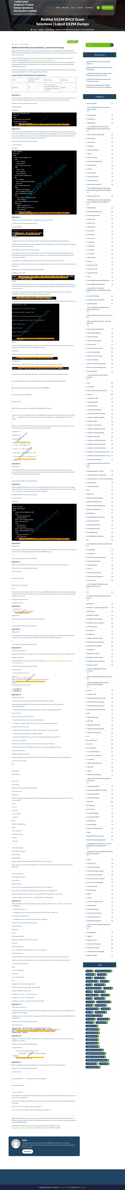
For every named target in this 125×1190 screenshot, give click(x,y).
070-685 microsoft (92, 1009)
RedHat (41, 30)
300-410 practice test (93, 196)
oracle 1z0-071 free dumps (95, 875)
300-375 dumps (91, 165)
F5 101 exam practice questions (96, 557)
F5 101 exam (90, 553)
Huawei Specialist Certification (96, 709)
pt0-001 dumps (91, 890)
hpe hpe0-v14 (91, 649)
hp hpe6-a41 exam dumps (94, 638)
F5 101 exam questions (94, 561)
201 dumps (90, 146)
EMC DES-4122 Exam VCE (94, 509)
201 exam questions (93, 150)
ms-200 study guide (93, 813)
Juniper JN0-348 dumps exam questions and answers (99, 779)
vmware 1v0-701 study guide (95, 951)
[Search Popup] (98, 7)
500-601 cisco (91, 223)
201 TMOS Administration (94, 161)
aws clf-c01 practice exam (95, 348)
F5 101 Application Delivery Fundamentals (99, 544)
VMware (89, 936)
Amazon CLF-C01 (92, 269)
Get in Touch (107, 7)
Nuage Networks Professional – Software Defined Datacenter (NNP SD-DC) (99, 845)
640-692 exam (91, 227)
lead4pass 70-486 (92, 1043)
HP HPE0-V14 (91, 630)
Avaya (89, 276)
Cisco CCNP (90, 387)
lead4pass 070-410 (92, 1029)
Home (58, 8)
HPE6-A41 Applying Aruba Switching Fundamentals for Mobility (97, 683)
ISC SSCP (89, 744)
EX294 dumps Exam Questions (96, 517)
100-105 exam (91, 123)
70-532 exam (91, 250)
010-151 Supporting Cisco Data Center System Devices (98, 108)
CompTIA (80, 8)
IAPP (88, 713)
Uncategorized (91, 932)
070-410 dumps (91, 115)
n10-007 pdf (103, 1064)
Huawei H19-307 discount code (96, 698)
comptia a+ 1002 (92, 421)
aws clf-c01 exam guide (94, 340)
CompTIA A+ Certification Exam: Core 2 (98, 455)
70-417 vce (104, 981)
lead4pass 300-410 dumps (94, 1050)
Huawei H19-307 (92, 694)
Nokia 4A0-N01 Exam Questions (96, 840)
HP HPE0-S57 (91, 611)
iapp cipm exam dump (93, 725)
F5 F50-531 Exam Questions (95, 576)
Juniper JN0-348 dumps (94, 774)
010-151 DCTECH (92, 103)
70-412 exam (91, 234)
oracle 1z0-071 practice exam (96, 878)
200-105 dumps (100, 1012)
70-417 (88, 978)
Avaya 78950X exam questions (96, 284)
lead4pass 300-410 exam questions (97, 1060)
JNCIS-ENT (90, 767)
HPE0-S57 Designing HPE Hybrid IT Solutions (97, 670)
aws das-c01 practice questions (96, 363)
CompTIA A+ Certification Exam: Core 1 (98, 452)
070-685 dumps (100, 1005)
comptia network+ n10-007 (95, 471)
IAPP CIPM (90, 721)
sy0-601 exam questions (94, 921)
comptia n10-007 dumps (94, 459)
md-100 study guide (93, 798)
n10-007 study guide (92, 1067)
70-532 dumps (99, 998)
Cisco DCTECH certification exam (97, 390)
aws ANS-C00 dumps (93, 296)
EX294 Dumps (49, 30)
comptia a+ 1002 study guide (95, 432)
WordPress (82, 1187)
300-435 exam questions (94, 211)
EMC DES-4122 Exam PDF (94, 502)
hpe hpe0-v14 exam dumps (95, 657)
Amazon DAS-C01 (92, 273)
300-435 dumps (91, 208)
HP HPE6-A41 (91, 634)
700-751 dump (91, 257)
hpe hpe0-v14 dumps (93, 653)
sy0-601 (89, 898)
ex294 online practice (93, 528)
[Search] (111, 44)
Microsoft (65, 8)
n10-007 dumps (91, 824)
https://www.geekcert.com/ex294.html (43, 60)
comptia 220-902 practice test (96, 413)
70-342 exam (91, 231)
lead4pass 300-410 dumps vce (95, 1057)
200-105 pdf (90, 1019)
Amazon (89, 261)
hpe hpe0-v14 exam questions (96, 661)
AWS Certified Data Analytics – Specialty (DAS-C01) (99, 322)
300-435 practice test (93, 215)
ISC (88, 736)
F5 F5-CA (89, 569)
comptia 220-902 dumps (94, 410)
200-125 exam (91, 142)
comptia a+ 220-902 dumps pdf (96, 440)
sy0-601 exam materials (94, 913)
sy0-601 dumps (91, 905)
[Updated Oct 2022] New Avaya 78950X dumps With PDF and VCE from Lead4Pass (99, 86)
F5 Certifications (92, 565)
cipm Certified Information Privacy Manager (97, 376)
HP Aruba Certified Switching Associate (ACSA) (98, 597)
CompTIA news (91, 482)
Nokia (89, 832)
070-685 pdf (105, 1009)
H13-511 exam (91, 580)
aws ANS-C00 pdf (92, 303)
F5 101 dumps (91, 550)
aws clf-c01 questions (93, 352)
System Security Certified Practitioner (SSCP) (98, 925)
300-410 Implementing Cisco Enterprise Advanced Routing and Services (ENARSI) (99, 189)
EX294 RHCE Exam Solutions (95, 536)
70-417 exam (91, 238)
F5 (87, 540)
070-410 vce (101, 974)
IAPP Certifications (92, 717)
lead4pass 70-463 (92, 1040)
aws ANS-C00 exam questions (96, 300)
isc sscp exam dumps (93, 751)
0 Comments (25, 44)
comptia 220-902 (92, 406)
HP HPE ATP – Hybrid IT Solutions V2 (97, 607)
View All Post (27, 1151)
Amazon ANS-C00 (92, 265)
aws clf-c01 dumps (92, 337)
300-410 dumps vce (92, 180)
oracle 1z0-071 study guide (95, 882)
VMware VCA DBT (92, 955)
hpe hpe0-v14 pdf (92, 665)
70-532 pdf (90, 1002)
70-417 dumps (99, 978)
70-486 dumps (99, 991)
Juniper (89, 771)
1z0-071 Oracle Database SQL (96, 134)
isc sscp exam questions (94, 755)
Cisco (73, 8)
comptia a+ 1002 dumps (94, 425)
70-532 (88, 998)
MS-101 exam (91, 809)
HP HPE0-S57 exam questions (95, 623)
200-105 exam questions (94, 1016)
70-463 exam (91, 242)
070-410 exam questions (103, 971)
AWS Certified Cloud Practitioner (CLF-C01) (99, 315)
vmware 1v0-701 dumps (94, 944)
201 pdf (89, 154)
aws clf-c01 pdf (91, 344)
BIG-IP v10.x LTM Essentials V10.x (96, 367)
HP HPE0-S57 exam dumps (94, 619)
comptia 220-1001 (92, 398)
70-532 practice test (103, 1002)
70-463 (88, 985)
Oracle (89, 859)
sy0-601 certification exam (95, 901)
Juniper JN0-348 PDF (93, 786)
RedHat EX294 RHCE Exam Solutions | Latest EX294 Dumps (100, 68)
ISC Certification (92, 740)
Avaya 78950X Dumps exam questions (98, 280)
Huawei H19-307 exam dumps (95, 702)
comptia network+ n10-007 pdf (96, 475)
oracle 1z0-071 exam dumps (95, 871)
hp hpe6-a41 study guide (94, 646)
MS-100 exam (91, 805)
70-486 (88, 991)
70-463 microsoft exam (93, 988)
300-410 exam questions (94, 184)
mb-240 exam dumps (93, 794)
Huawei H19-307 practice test (96, 706)
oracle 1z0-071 (91, 863)
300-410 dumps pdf (92, 176)
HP (88, 592)
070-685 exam (91, 119)
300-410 (89, 169)
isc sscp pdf (90, 759)
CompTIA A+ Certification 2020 (96, 444)
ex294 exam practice (93, 521)
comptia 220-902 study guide (95, 417)
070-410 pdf (90, 974)
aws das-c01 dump (92, 360)
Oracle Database (92, 886)
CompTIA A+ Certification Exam (96, 448)
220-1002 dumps (102, 1019)
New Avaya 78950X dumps (94, 828)
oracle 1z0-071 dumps (93, 867)
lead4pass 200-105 (92, 1046)
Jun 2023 (73, 42)
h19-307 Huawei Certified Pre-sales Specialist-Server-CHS (97, 585)
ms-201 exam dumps (93, 817)
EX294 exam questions (93, 525)
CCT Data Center (92, 371)
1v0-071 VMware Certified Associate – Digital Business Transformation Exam (98, 128)
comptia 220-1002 (92, 402)
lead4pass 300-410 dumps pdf (95, 1053)
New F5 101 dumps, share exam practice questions (98, 63)
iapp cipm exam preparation (95, 729)
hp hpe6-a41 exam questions (95, 642)
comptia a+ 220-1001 (93, 436)
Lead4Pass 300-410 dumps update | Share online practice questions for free (99, 74)
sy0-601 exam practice (93, 917)
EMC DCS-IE (90, 494)
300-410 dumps (91, 173)
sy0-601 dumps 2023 (93, 909)
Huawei (89, 690)
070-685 (89, 1005)
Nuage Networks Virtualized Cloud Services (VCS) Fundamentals (100, 852)
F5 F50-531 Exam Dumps (94, 572)
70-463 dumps (99, 985)
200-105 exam (91, 138)
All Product (89, 8)
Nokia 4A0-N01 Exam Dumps (95, 836)
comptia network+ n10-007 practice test (99, 479)
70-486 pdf (104, 995)
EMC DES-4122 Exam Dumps (95, 498)
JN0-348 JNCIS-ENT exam (94, 763)
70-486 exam (91, 246)
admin (24, 1140)
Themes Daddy (64, 1187)
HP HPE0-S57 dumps (93, 615)
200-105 (89, 1012)
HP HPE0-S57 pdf (92, 627)
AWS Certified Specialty (94, 333)
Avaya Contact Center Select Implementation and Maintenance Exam (99, 289)
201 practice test (92, 157)
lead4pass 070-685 (92, 1033)
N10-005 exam (91, 821)
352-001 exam (91, 219)
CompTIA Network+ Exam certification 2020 (98, 464)
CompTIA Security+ (93, 486)
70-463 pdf (107, 988)
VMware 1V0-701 (92, 940)
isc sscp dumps (91, 748)
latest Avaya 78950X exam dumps (97, 790)
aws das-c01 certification (94, 356)
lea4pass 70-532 (91, 1026)
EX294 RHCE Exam (92, 532)
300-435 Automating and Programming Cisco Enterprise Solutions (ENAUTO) (99, 201)
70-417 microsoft (91, 981)
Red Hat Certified (50, 84)
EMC (88, 490)
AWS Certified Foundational (95, 329)
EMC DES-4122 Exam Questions (96, 505)
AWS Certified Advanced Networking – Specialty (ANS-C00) (98, 308)
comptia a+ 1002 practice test (96, 429)
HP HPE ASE (90, 604)
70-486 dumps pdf (92, 995)
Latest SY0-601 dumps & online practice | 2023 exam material (99, 80)
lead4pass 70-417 (92, 1036)
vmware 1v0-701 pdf (93, 948)
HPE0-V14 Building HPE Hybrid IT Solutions (99, 676)
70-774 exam (91, 253)
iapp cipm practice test (94, 732)
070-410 (89, 971)
